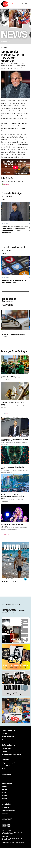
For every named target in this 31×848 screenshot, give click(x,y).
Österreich (17, 3)
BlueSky (4, 792)
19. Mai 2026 (6, 223)
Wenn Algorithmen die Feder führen (13, 336)
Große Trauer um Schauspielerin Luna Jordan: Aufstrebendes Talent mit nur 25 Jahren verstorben (15, 230)
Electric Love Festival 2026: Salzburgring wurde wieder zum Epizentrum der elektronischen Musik (14, 496)
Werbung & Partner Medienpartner (11, 754)
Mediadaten (5, 769)
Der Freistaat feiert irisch (8, 376)
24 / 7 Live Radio (6, 748)
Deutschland (11, 3)
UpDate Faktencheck (13, 247)
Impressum (5, 813)
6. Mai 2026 (6, 332)
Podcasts (4, 751)
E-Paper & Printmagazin (8, 763)
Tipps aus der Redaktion (9, 300)
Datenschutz (5, 807)
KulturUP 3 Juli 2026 (10, 582)
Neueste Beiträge (12, 193)
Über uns (4, 733)
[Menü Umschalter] (26, 4)
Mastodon (4, 795)
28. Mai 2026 (6, 277)
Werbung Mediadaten (8, 736)
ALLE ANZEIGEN (8, 197)
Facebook (4, 786)
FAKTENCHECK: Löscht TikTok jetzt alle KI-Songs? (14, 281)
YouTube (4, 798)
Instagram (4, 789)
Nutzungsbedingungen (8, 810)
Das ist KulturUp (6, 766)
